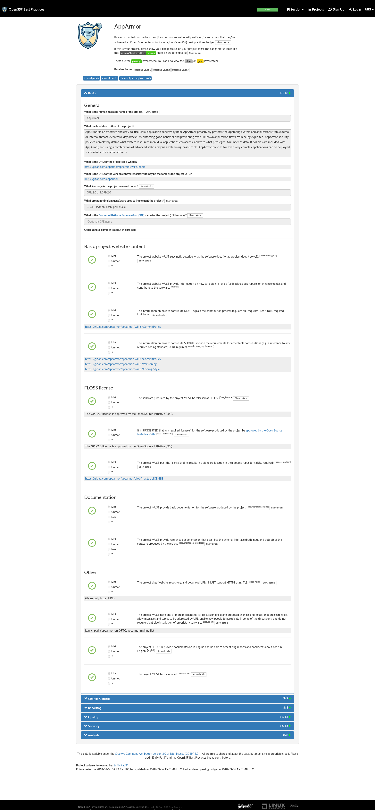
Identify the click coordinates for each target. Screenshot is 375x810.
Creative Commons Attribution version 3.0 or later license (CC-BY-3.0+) (158, 754)
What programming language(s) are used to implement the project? (124, 201)
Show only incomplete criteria (135, 78)
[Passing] (136, 61)
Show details (223, 42)
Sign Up (338, 9)
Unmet (114, 260)
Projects (317, 9)
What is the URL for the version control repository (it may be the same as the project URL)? (138, 174)
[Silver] (189, 61)
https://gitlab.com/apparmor (101, 179)
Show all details (110, 78)
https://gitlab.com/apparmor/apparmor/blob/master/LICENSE (124, 478)
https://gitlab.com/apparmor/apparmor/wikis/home (114, 167)
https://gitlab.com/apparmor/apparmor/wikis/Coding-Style (122, 369)
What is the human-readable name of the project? (113, 112)
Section (296, 9)
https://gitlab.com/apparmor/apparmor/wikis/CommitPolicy (123, 326)
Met (113, 255)
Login (356, 9)
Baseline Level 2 (161, 70)
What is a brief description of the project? (109, 126)
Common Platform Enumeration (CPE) (121, 215)
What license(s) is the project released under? (111, 186)
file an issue (138, 807)
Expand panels (91, 78)
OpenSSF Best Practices (26, 9)
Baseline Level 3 (180, 70)
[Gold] (200, 61)
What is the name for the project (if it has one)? (135, 215)
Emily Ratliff (120, 765)
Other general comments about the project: (110, 230)
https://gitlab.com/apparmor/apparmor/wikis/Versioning (121, 364)
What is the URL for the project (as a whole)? (110, 162)
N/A (113, 516)
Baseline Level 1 (142, 70)
